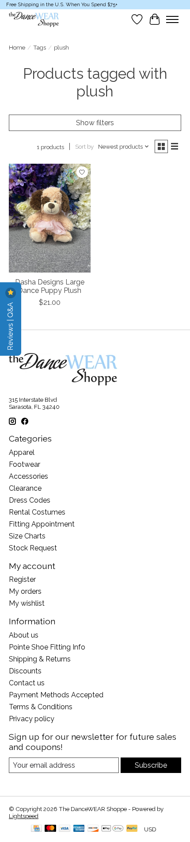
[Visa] (64, 829)
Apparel (21, 452)
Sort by (84, 146)
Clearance (25, 488)
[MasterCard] (50, 829)
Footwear (24, 464)
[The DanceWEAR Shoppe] (34, 19)
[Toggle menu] (172, 19)
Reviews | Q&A (10, 325)
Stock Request (33, 548)
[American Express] (79, 829)
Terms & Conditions (40, 707)
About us (23, 635)
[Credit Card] (36, 829)
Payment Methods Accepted (56, 695)
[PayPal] (132, 829)
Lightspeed (23, 815)
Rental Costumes (37, 512)
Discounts (25, 671)
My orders (25, 591)
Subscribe (151, 765)
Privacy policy (31, 719)
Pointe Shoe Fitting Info (47, 647)
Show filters (95, 123)
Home (17, 47)
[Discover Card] (93, 829)
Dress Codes (29, 500)
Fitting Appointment (42, 524)
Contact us (27, 683)
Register (22, 579)
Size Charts (27, 536)
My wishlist (27, 603)
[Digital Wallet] (112, 829)
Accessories (28, 476)
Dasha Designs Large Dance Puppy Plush (49, 286)
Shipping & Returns (40, 659)
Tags (39, 47)
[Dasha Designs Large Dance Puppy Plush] (50, 218)
